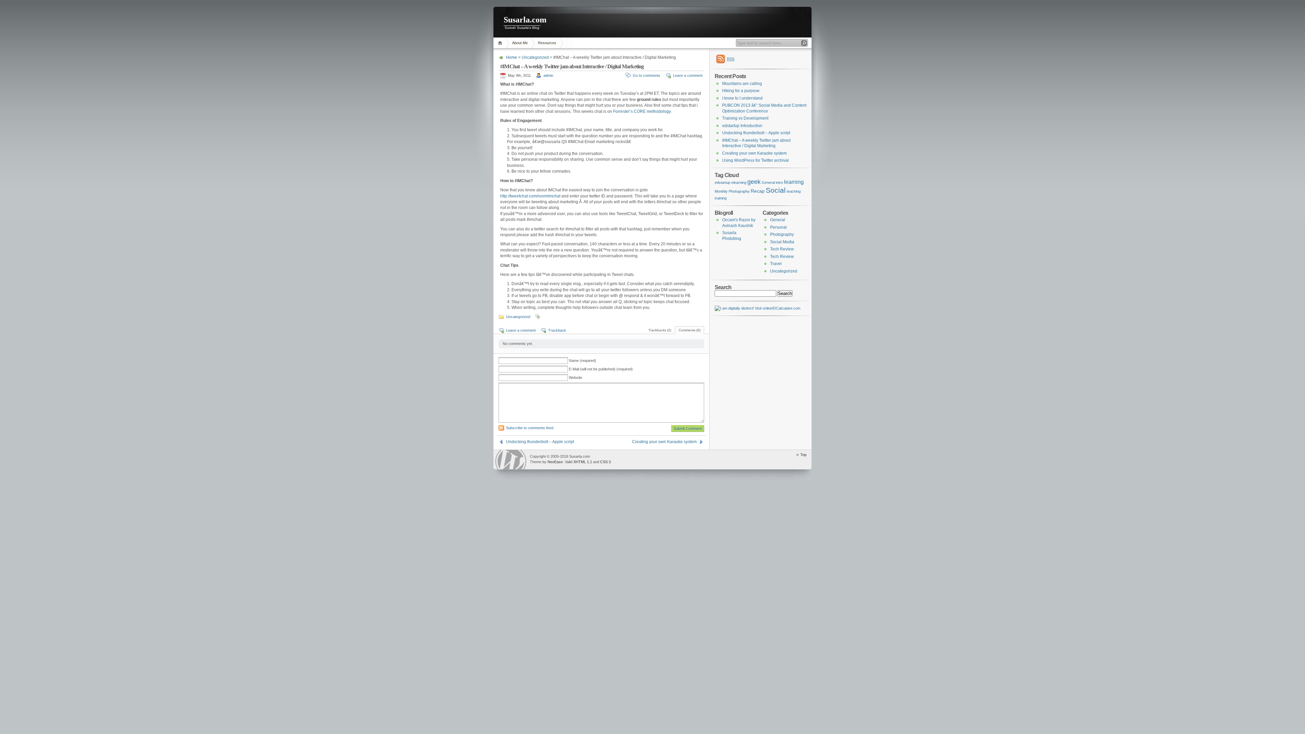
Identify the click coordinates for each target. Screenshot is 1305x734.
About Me (520, 43)
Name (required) (582, 361)
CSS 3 (605, 462)
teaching (794, 191)
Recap (758, 191)
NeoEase (555, 462)
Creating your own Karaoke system (664, 441)
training (721, 198)
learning (794, 182)
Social (776, 190)
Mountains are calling (742, 83)
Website (575, 377)
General (768, 182)
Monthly (721, 191)
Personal (778, 227)
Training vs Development (745, 118)
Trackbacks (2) (659, 330)
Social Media (782, 242)
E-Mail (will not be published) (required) (601, 369)
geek (754, 181)
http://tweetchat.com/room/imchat (530, 196)
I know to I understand (742, 98)
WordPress (510, 459)
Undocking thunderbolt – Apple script (540, 441)
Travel (776, 263)
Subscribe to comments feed (529, 428)
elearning (738, 182)
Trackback (557, 330)
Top (803, 455)
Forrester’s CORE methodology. (642, 111)
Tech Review (782, 249)
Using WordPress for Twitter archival (755, 160)
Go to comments (646, 75)
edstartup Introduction (742, 125)
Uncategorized (535, 57)
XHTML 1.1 (582, 462)
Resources (547, 43)
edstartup (722, 182)
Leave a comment (687, 75)
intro (779, 182)
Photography (739, 191)
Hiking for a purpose (741, 90)
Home (501, 43)
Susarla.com (525, 19)
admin (548, 75)
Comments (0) (689, 330)
